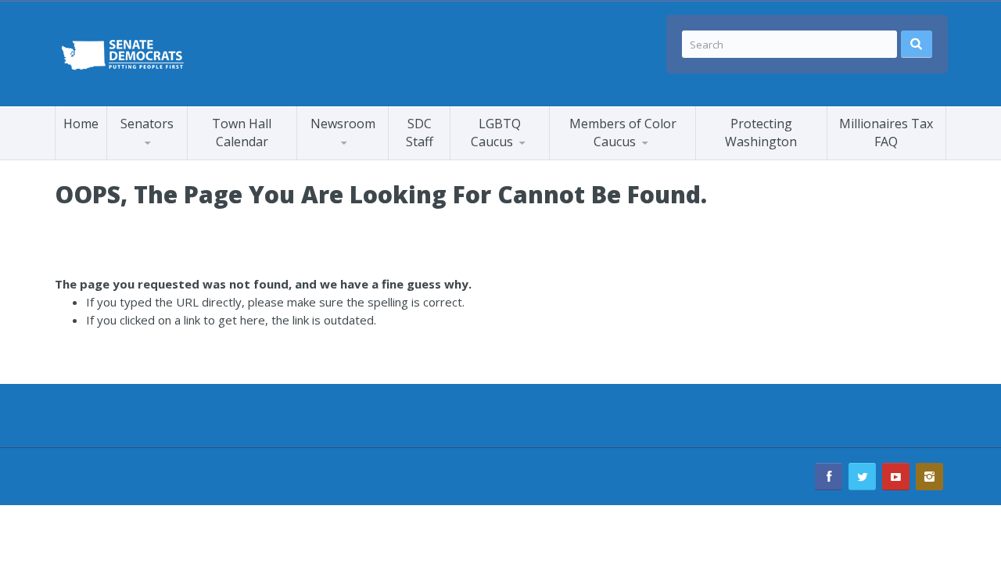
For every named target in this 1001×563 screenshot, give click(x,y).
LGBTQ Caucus (496, 132)
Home (81, 123)
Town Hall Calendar (241, 132)
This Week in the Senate (357, 158)
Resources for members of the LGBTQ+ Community (524, 154)
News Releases (371, 155)
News (482, 159)
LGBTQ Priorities (511, 156)
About (627, 155)
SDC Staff (419, 132)
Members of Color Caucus (622, 132)
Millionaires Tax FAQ (886, 132)
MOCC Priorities (609, 156)
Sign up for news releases (368, 152)
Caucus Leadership (170, 156)
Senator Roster (164, 159)
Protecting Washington (761, 132)
